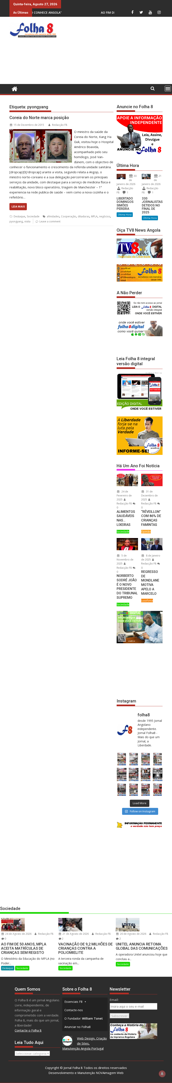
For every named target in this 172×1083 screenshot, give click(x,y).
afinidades (53, 216)
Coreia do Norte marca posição (39, 117)
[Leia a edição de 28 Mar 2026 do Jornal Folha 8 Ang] (121, 759)
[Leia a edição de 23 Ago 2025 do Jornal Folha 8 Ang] (121, 774)
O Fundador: (83, 1018)
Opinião (146, 531)
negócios (104, 216)
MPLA (94, 216)
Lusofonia (147, 600)
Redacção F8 (59, 125)
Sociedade (33, 216)
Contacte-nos (73, 1010)
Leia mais (18, 206)
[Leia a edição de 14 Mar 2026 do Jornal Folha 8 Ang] (146, 759)
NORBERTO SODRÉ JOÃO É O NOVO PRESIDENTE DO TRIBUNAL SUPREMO (127, 587)
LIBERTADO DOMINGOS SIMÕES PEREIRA (125, 204)
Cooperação (68, 216)
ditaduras (83, 216)
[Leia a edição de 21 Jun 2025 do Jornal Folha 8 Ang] (158, 789)
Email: (114, 1000)
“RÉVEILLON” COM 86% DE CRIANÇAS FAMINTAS (151, 518)
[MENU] (168, 89)
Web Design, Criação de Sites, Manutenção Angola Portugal (84, 1043)
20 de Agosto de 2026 (132, 934)
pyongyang (16, 221)
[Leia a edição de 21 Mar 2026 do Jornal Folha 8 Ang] (133, 759)
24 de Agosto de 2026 (18, 934)
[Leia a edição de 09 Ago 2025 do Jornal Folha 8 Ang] (146, 774)
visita (27, 221)
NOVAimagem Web (110, 1073)
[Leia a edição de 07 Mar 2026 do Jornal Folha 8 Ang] (158, 759)
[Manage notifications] (162, 1073)
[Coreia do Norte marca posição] (40, 132)
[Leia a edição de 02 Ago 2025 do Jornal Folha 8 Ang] (158, 774)
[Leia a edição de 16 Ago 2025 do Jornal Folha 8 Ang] (133, 774)
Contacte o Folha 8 (28, 1030)
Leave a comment (49, 221)
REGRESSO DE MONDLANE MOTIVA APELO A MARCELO (150, 583)
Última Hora (125, 214)
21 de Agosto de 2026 (75, 934)
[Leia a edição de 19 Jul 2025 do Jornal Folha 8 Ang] (133, 789)
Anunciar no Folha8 (77, 1027)
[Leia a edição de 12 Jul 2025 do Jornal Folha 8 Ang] (146, 789)
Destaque (19, 216)
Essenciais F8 (73, 1002)
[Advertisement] (115, 51)
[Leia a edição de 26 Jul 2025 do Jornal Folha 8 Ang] (121, 789)
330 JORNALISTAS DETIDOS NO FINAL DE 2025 (152, 205)
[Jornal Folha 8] (13, 88)
